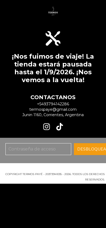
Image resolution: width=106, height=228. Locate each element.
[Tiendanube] (53, 168)
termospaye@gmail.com (53, 109)
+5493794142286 (53, 104)
